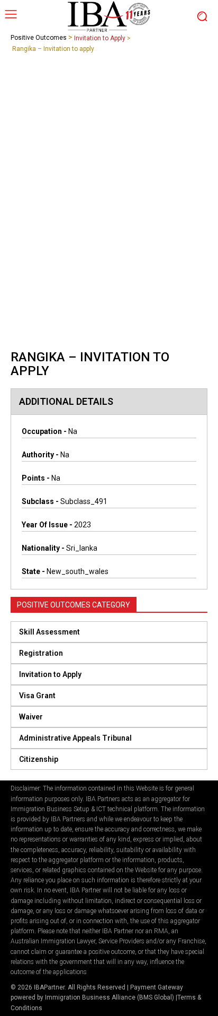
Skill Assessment (49, 632)
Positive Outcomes (39, 37)
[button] (109, 632)
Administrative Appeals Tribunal (75, 738)
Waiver (31, 717)
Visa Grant (37, 695)
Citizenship (38, 759)
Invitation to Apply (99, 38)
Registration (41, 653)
